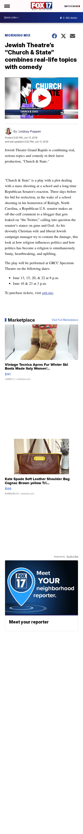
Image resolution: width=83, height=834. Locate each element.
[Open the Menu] (6, 6)
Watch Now (71, 6)
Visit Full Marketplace (65, 320)
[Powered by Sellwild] (72, 556)
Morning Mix (18, 35)
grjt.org (47, 292)
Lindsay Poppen (30, 131)
